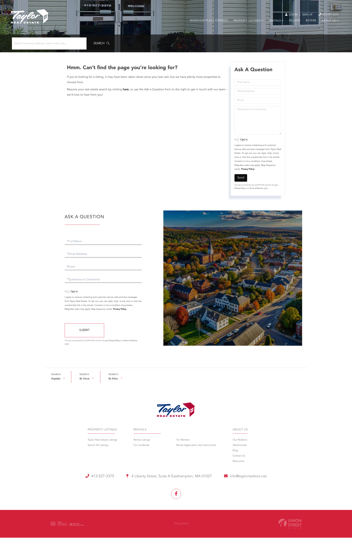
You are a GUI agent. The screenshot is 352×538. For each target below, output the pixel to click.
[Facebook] (176, 494)
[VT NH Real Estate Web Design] (290, 524)
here (126, 89)
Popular (55, 378)
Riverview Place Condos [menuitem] (209, 20)
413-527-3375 (330, 14)
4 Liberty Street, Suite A (171, 476)
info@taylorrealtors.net (248, 476)
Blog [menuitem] (235, 450)
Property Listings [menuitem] (247, 21)
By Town (84, 378)
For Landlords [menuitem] (141, 445)
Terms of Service (256, 188)
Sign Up (307, 15)
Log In (292, 15)
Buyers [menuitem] (311, 20)
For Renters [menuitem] (183, 440)
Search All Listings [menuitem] (98, 445)
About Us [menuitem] (329, 21)
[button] (101, 43)
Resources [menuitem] (238, 461)
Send (240, 177)
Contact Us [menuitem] (239, 456)
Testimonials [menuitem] (240, 445)
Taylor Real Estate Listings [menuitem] (102, 440)
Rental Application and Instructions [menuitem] (196, 445)
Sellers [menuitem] (294, 20)
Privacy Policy (247, 169)
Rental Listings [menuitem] (141, 440)
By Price (113, 378)
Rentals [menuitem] (275, 21)
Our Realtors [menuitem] (240, 440)
